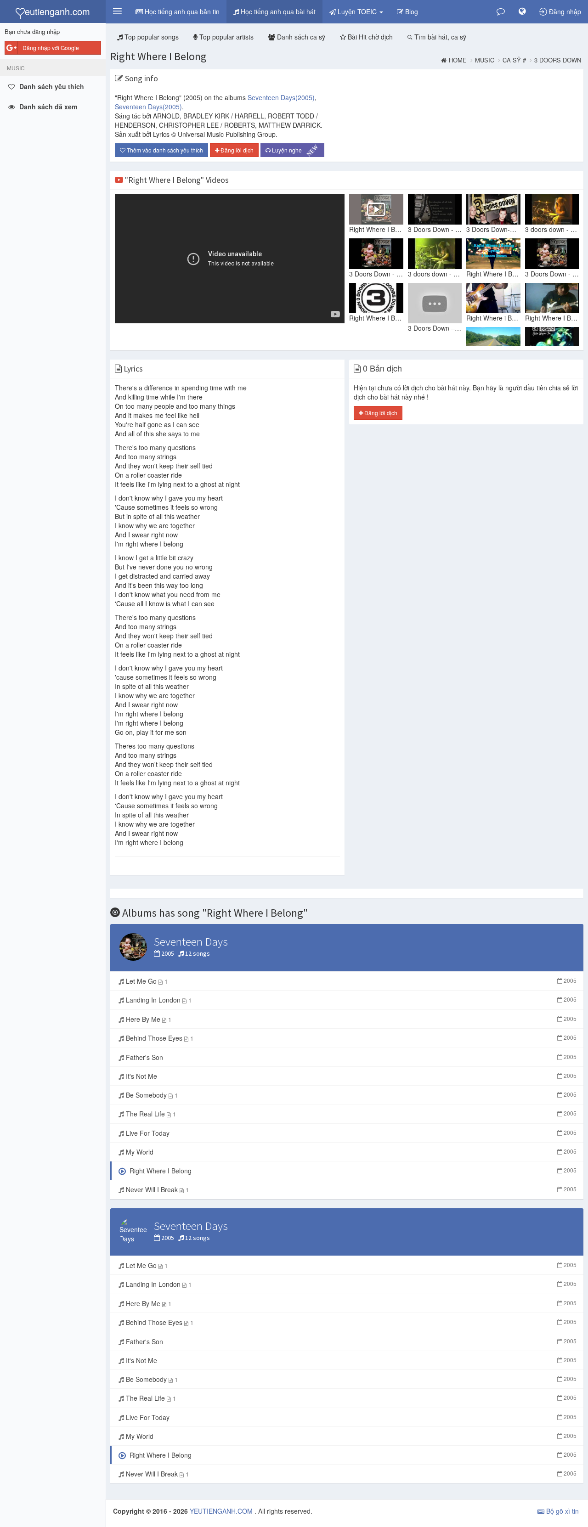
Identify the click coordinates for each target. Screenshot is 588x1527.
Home (458, 60)
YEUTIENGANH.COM (222, 1511)
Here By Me (350, 1019)
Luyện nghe (294, 150)
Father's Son (350, 1057)
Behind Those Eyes (350, 1037)
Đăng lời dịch (236, 150)
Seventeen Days (281, 97)
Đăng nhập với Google (51, 47)
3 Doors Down (557, 60)
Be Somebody (350, 1094)
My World (350, 1151)
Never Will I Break (350, 1189)
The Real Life (350, 1113)
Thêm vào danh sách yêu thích (164, 150)
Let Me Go (350, 981)
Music (484, 60)
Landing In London (350, 999)
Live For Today (350, 1133)
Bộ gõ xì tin (561, 1511)
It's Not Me (350, 1076)
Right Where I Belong (158, 56)
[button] (117, 11)
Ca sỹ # (514, 60)
